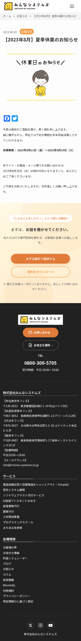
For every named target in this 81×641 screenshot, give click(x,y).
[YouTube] (50, 625)
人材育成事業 (11, 517)
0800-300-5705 (40, 363)
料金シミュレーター (15, 558)
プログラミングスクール (18, 522)
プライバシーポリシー (16, 596)
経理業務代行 (11, 506)
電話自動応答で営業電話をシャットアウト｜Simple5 (36, 484)
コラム (7, 574)
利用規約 (8, 591)
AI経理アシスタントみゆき (19, 501)
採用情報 (8, 580)
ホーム (7, 16)
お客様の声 (10, 547)
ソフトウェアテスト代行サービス (23, 495)
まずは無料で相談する (40, 259)
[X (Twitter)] (30, 625)
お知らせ (22, 16)
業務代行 (8, 511)
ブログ (7, 564)
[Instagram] (40, 625)
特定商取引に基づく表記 (18, 601)
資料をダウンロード (40, 272)
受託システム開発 (14, 490)
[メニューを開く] (72, 6)
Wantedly (9, 585)
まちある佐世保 (12, 528)
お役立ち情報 (11, 553)
